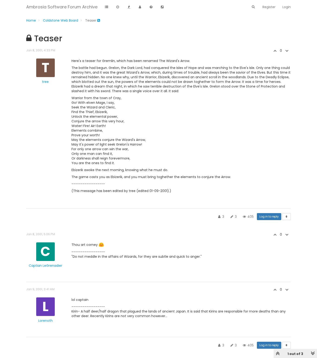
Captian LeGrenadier (45, 265)
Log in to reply (269, 216)
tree (45, 81)
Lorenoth (45, 320)
